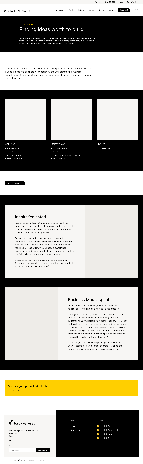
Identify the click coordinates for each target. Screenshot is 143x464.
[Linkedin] (10, 441)
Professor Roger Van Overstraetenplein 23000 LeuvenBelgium (23, 433)
